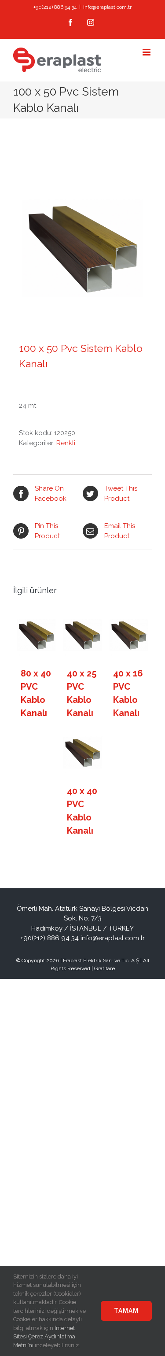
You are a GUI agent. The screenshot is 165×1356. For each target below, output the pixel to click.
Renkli (65, 443)
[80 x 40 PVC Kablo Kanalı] (36, 635)
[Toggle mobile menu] (147, 52)
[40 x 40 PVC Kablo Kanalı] (82, 753)
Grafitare (104, 968)
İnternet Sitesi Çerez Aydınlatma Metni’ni (44, 1337)
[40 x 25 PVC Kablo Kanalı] (82, 635)
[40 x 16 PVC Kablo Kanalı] (128, 635)
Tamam (126, 1310)
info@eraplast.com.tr (107, 7)
